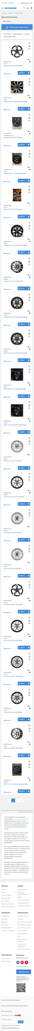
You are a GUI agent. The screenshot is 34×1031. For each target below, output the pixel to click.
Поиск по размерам (7, 907)
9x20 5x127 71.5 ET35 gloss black (15, 173)
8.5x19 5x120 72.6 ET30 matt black (15, 353)
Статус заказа (22, 930)
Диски (3, 892)
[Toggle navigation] (2, 8)
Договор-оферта (6, 928)
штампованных (24, 819)
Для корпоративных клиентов (10, 1028)
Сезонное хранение (24, 906)
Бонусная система (23, 949)
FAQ (19, 936)
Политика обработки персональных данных (14, 1005)
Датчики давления (7, 904)
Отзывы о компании (8, 930)
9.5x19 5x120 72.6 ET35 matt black (15, 317)
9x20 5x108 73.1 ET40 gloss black (15, 389)
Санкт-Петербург (8, 3)
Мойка (20, 897)
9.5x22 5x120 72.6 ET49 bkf (13, 137)
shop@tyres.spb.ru (22, 966)
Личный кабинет (23, 916)
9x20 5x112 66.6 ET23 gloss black (15, 425)
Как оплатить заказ (24, 928)
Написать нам (23, 972)
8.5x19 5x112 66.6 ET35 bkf (13, 640)
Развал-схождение (24, 900)
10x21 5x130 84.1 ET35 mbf (13, 748)
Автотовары (5, 901)
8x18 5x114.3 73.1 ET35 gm (13, 209)
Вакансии (4, 922)
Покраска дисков (23, 903)
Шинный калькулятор (25, 922)
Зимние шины (6, 961)
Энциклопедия (22, 933)
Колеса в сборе (6, 895)
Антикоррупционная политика (10, 1000)
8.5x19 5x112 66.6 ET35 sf (13, 568)
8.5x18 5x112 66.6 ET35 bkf (13, 66)
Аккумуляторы (6, 898)
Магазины (4, 925)
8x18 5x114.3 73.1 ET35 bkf (13, 604)
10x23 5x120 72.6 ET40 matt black (15, 245)
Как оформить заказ (24, 925)
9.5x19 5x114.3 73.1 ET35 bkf (14, 497)
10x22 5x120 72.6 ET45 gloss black (15, 101)
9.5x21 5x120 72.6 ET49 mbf (13, 281)
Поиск (21, 1022)
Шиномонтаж (22, 889)
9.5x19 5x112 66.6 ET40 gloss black (15, 784)
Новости (20, 919)
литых (15, 819)
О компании (5, 916)
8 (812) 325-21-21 (26, 3)
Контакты (4, 919)
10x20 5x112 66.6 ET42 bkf (13, 712)
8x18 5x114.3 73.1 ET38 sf (13, 461)
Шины (3, 889)
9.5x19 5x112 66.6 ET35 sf (13, 532)
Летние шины (5, 958)
